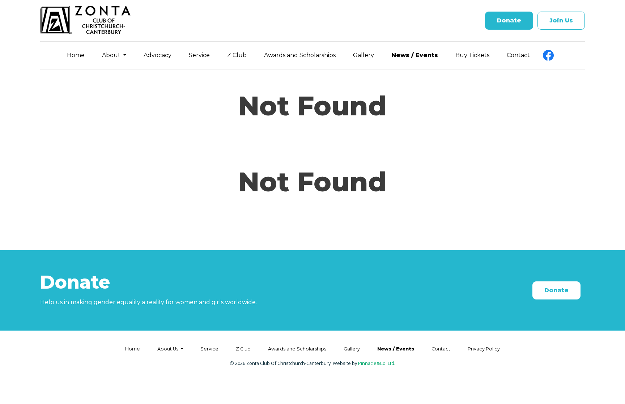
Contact (518, 55)
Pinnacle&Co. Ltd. (376, 363)
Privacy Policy (484, 349)
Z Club (237, 55)
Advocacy (157, 55)
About (112, 55)
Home (76, 55)
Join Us (561, 20)
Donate (509, 20)
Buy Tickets (472, 55)
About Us (168, 349)
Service (199, 55)
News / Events (414, 55)
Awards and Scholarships (300, 55)
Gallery (363, 55)
